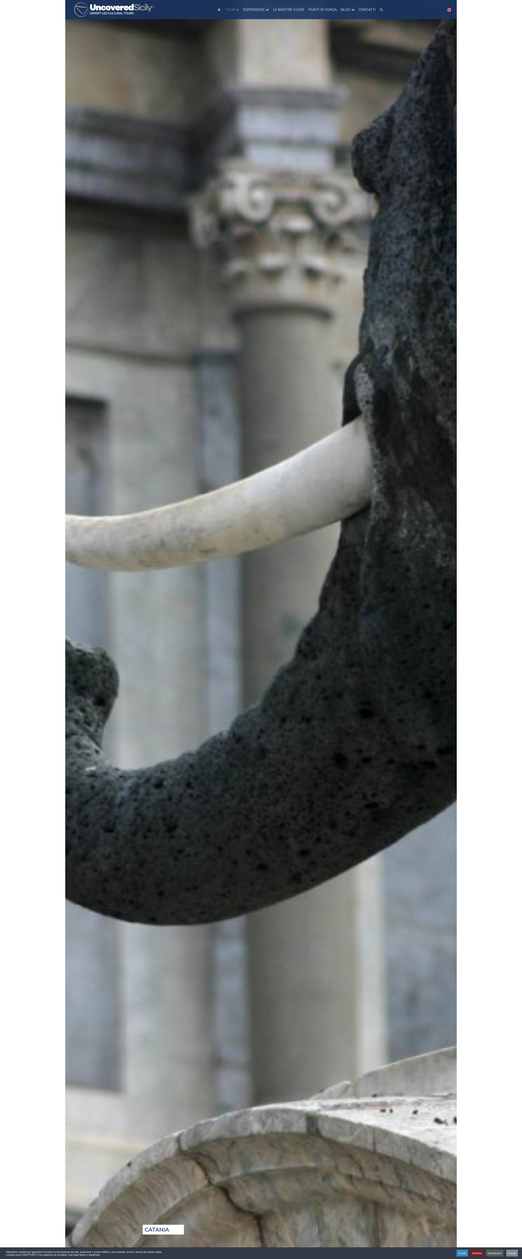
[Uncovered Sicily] (114, 9)
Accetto (462, 1253)
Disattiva (477, 1253)
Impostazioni (495, 1253)
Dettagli (512, 1253)
